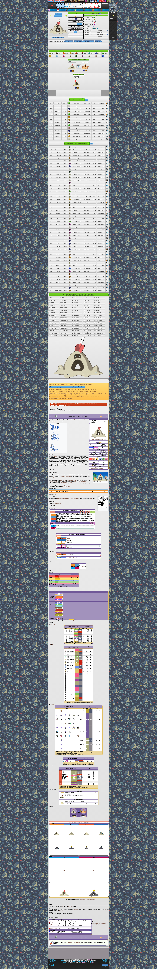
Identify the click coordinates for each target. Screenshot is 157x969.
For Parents (52, 959)
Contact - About (90, 959)
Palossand (56, 421)
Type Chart (52, 963)
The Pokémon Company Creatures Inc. (82, 961)
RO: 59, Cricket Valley (78, 41)
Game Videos (105, 961)
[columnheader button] (52, 490)
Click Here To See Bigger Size (58, 37)
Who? (76, 32)
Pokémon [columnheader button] (57, 490)
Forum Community (105, 959)
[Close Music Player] (116, 3)
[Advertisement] (78, 5)
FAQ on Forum (52, 965)
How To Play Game (52, 964)
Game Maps (52, 961)
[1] (64, 465)
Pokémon (62, 960)
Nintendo (100, 36)
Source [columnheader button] (64, 490)
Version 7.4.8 (105, 3)
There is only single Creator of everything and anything (67, 387)
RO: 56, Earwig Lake (69, 41)
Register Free (105, 960)
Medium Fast (79, 23)
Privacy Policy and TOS (84, 962)
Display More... (98, 41)
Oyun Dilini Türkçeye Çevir (52, 4)
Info (61, 1)
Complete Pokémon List (52, 960)
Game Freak (91, 961)
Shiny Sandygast (58, 13)
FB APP (89, 962)
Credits (93, 962)
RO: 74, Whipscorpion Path (89, 41)
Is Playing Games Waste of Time (52, 7)
